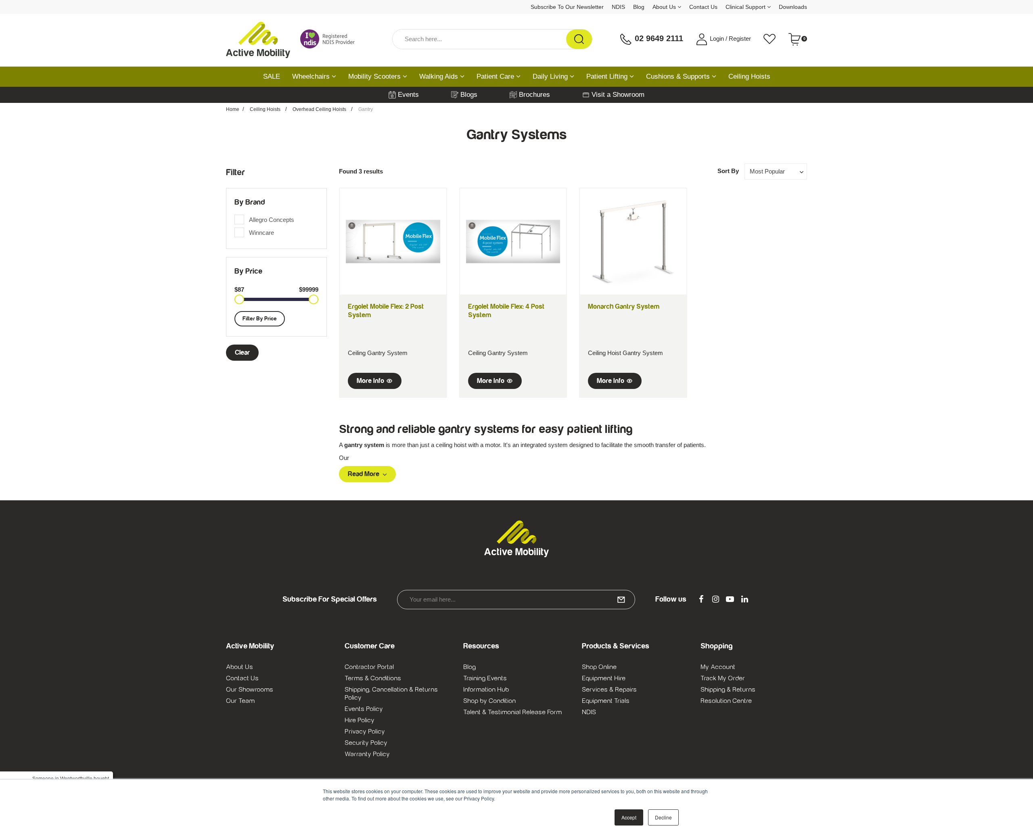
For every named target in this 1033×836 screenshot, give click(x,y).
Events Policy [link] (364, 709)
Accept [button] (628, 817)
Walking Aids (439, 76)
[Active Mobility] (258, 39)
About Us (665, 7)
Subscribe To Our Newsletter (567, 7)
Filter (235, 172)
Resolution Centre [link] (726, 700)
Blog (638, 7)
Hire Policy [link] (359, 720)
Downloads (793, 7)
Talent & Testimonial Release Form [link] (512, 712)
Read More (363, 474)
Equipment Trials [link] (605, 700)
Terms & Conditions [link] (373, 678)
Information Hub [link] (486, 689)
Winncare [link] (261, 232)
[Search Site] (579, 39)
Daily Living (551, 76)
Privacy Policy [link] (365, 731)
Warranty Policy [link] (367, 754)
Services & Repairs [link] (609, 689)
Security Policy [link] (366, 742)
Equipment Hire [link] (603, 678)
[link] (701, 600)
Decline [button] (663, 817)
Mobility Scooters (375, 76)
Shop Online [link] (599, 667)
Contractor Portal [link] (369, 667)
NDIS (618, 7)
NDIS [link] (589, 712)
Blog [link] (469, 667)
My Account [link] (718, 667)
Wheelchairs (312, 76)
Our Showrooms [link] (249, 689)
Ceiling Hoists (749, 76)
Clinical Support (746, 7)
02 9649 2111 (657, 38)
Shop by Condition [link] (489, 700)
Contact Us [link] (242, 678)
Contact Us (703, 7)
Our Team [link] (240, 700)
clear (242, 352)
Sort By (728, 170)
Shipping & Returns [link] (728, 689)
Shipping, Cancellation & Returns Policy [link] (391, 693)
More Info (370, 381)
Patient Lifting (607, 76)
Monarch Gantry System (623, 306)
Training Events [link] (485, 678)
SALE (271, 76)
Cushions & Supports (679, 76)
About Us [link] (239, 667)
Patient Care (496, 76)
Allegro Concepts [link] (271, 219)
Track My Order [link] (723, 678)
